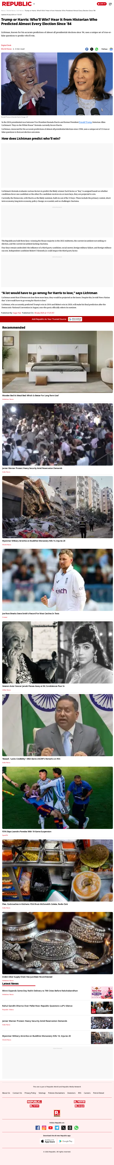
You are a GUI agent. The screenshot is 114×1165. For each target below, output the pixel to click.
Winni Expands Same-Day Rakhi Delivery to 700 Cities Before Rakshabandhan (40, 990)
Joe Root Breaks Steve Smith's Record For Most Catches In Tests (30, 613)
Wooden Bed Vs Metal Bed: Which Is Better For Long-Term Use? (30, 395)
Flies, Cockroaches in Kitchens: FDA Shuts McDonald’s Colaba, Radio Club (35, 904)
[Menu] (109, 3)
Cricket (4, 617)
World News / (11, 10)
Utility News (6, 690)
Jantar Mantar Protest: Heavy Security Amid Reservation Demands (32, 468)
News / (3, 10)
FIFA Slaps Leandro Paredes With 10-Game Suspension (26, 831)
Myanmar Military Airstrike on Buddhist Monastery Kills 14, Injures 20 (33, 540)
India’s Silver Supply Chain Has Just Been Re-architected (27, 976)
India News (6, 472)
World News (6, 49)
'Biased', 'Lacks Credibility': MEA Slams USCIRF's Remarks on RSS (31, 758)
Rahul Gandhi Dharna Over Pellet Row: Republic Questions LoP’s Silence (37, 1005)
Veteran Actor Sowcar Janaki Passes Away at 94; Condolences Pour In (33, 686)
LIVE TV (103, 4)
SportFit (5, 835)
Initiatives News (8, 399)
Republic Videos (8, 1009)
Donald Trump (85, 122)
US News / (20, 10)
